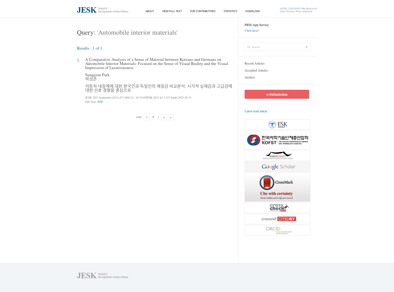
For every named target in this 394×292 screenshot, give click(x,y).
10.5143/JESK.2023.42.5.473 (153, 97)
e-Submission (277, 94)
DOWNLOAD (252, 11)
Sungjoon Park (97, 74)
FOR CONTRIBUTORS (202, 11)
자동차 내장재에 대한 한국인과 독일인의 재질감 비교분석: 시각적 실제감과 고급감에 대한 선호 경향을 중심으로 (158, 88)
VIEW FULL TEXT (172, 11)
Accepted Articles (256, 70)
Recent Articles (255, 63)
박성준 (91, 79)
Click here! (252, 30)
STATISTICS (230, 11)
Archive (250, 77)
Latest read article (256, 111)
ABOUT (149, 11)
